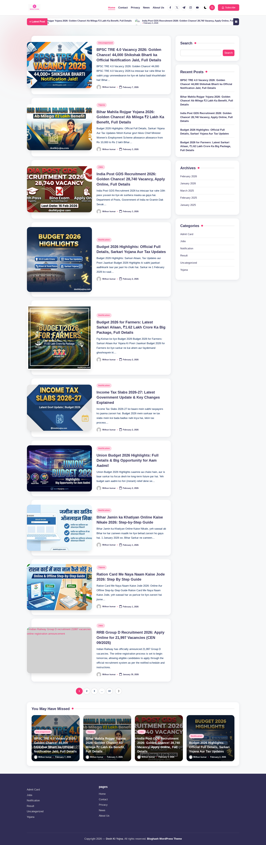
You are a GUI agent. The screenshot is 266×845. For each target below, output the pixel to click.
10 (109, 691)
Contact (103, 799)
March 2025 (187, 190)
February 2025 (188, 197)
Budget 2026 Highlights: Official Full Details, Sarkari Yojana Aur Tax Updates (204, 131)
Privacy (103, 804)
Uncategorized (105, 43)
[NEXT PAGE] (118, 691)
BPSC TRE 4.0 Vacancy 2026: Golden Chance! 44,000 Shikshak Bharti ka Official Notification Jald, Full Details (129, 54)
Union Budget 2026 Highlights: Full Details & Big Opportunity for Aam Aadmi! (128, 460)
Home (102, 793)
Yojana (101, 105)
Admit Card (186, 234)
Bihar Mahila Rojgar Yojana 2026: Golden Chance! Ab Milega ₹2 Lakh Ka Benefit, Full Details (130, 117)
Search (186, 43)
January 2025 (188, 205)
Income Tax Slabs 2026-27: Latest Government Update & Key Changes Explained (128, 397)
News (102, 810)
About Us (104, 815)
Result (184, 255)
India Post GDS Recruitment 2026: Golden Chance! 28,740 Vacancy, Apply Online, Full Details (152, 20)
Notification (104, 240)
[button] (228, 7)
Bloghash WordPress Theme (164, 838)
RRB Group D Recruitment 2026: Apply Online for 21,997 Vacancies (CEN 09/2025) (130, 637)
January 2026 (188, 183)
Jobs (100, 167)
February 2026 (188, 176)
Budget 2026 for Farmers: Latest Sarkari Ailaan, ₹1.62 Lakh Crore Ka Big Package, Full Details (131, 327)
